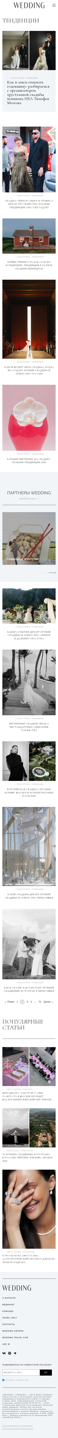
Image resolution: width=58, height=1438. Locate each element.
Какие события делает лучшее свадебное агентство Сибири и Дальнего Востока (29, 635)
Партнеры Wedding (29, 492)
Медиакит (8, 1305)
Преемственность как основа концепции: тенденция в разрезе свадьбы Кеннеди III (29, 265)
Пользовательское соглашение (17, 1426)
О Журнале (9, 1298)
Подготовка (23, 196)
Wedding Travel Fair (15, 1338)
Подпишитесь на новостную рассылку (27, 1365)
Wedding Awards (13, 1331)
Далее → (49, 1002)
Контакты (8, 1324)
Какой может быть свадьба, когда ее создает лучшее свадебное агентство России (29, 370)
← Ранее (9, 1002)
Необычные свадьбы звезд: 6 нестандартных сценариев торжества (29, 727)
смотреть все (27, 499)
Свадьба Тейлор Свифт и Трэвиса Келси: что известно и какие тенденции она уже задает (29, 204)
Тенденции (38, 196)
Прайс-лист (9, 1318)
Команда (8, 1311)
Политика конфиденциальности (17, 1428)
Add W (6, 1344)
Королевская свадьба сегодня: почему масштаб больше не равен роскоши (29, 792)
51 (40, 1001)
